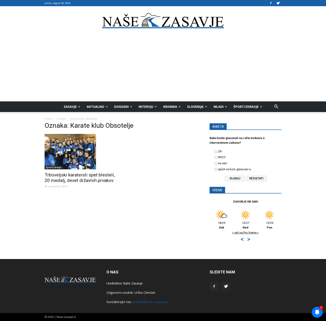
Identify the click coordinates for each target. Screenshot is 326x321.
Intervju (146, 106)
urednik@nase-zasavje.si (150, 302)
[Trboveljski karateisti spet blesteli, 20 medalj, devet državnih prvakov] (80, 151)
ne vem (222, 163)
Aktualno (95, 106)
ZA (220, 151)
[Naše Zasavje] (163, 21)
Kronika (170, 106)
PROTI (222, 157)
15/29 (269, 225)
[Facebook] (270, 3)
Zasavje (70, 106)
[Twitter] (278, 3)
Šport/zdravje (246, 106)
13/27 (245, 225)
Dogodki (121, 106)
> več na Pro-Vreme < (245, 232)
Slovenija (195, 106)
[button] (276, 106)
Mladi (219, 106)
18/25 (221, 225)
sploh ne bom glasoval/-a (234, 169)
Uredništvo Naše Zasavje (124, 283)
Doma (48, 119)
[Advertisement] (163, 68)
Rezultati (256, 178)
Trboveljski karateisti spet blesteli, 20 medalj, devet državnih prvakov (80, 177)
